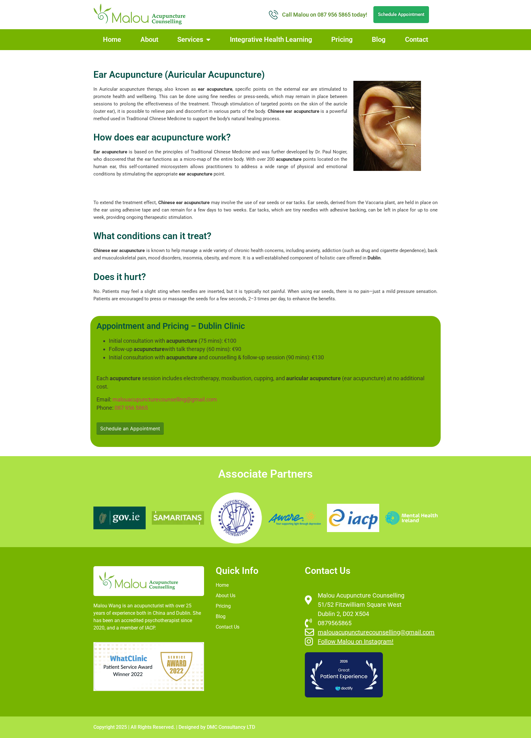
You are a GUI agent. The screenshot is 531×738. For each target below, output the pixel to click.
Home (112, 39)
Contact (416, 39)
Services (190, 39)
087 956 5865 (131, 408)
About (149, 39)
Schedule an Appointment (130, 428)
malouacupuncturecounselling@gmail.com (164, 399)
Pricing (342, 39)
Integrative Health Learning (271, 39)
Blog (379, 39)
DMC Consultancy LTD (231, 727)
